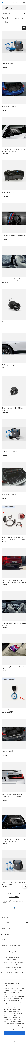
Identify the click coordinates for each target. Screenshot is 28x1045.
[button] (21, 7)
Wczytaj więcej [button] (14, 896)
